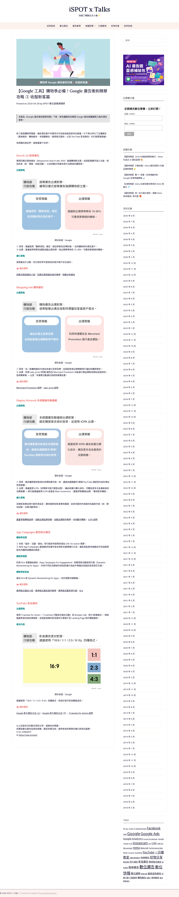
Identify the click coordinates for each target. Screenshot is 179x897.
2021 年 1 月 (129, 612)
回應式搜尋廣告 (135, 858)
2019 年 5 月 (129, 724)
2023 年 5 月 (129, 446)
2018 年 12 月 (129, 754)
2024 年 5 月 (129, 375)
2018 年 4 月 (129, 801)
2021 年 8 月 (129, 571)
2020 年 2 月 (129, 677)
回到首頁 (51, 26)
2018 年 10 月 (129, 766)
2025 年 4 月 (129, 310)
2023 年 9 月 (129, 423)
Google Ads (150, 833)
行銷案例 (102, 26)
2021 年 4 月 (129, 594)
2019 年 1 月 (129, 748)
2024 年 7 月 (129, 363)
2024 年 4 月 (129, 381)
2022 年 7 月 (129, 505)
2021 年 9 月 (129, 565)
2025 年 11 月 (129, 269)
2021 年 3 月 (129, 600)
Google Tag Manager (150, 839)
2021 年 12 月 (129, 547)
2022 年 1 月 (129, 541)
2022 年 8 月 (129, 500)
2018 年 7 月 (129, 784)
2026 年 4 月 (129, 239)
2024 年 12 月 (129, 334)
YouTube (148, 852)
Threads (131, 853)
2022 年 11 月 (129, 482)
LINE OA (160, 843)
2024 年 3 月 (129, 387)
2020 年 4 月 (129, 665)
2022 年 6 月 (129, 511)
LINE (154, 843)
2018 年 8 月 (129, 778)
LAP (149, 844)
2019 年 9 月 (129, 701)
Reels (125, 852)
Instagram (140, 843)
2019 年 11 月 (129, 689)
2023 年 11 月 (129, 411)
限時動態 (155, 877)
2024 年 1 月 (129, 399)
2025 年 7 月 (129, 292)
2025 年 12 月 (129, 263)
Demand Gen (141, 828)
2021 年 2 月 (129, 606)
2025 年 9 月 (129, 280)
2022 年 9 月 (129, 494)
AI (124, 828)
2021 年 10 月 (129, 559)
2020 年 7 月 (129, 647)
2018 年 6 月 (129, 790)
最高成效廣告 (154, 873)
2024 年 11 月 (129, 340)
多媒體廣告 (145, 857)
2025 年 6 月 (129, 298)
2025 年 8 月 (129, 286)
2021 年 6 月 (129, 582)
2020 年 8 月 (129, 642)
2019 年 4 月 (129, 730)
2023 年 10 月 (129, 417)
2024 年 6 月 (129, 369)
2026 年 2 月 (129, 251)
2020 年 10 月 (129, 630)
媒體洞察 (89, 26)
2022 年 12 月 (129, 476)
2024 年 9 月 (129, 351)
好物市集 (115, 26)
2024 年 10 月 (129, 346)
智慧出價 (144, 874)
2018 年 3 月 (129, 807)
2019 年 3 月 (129, 736)
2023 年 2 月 (129, 464)
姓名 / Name (129, 124)
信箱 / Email (129, 114)
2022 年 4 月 (129, 523)
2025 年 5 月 (129, 304)
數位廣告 (64, 26)
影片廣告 (134, 862)
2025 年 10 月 (129, 274)
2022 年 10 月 (129, 488)
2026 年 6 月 (129, 227)
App (126, 829)
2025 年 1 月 (129, 328)
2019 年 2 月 (129, 742)
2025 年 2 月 (129, 322)
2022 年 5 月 (129, 517)
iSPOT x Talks (89, 9)
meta (136, 848)
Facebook (154, 828)
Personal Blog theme (47, 893)
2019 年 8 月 (129, 707)
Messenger (127, 848)
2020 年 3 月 (129, 671)
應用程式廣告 (155, 861)
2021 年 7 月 (129, 576)
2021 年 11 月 (129, 553)
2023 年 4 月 (129, 452)
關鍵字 (149, 878)
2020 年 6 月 (129, 653)
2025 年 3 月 (129, 316)
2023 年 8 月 (129, 428)
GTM (130, 844)
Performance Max (156, 848)
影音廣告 (143, 861)
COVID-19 (132, 829)
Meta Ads (144, 848)
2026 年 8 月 (129, 215)
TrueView (138, 852)
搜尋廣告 (133, 867)
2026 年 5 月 (129, 233)
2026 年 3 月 (129, 245)
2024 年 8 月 (129, 357)
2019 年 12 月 (129, 683)
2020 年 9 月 (129, 636)
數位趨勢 (135, 873)
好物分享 (156, 857)
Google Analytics (133, 838)
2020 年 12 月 (129, 618)
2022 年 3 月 (129, 529)
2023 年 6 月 (129, 440)
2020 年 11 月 (129, 624)
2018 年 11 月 (129, 760)
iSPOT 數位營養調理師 (54, 103)
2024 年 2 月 (129, 393)
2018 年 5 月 (129, 795)
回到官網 (128, 26)
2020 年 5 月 (129, 659)
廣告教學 (77, 26)
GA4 (125, 834)
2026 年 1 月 (129, 257)
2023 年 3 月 (129, 458)
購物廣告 (142, 877)
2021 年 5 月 (129, 588)
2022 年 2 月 (129, 535)
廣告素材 (126, 862)
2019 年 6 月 (129, 718)
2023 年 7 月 (129, 434)
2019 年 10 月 (129, 695)
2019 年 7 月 (129, 713)
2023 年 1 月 (129, 470)
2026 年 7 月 (129, 221)
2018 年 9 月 (129, 772)
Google (133, 833)
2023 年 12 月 (129, 405)
